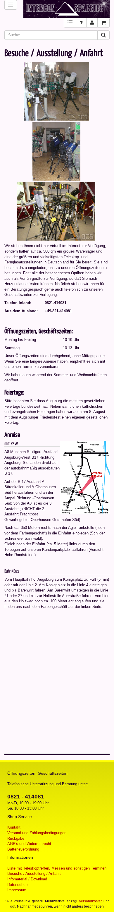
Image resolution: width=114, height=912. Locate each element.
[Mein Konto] (92, 23)
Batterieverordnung (23, 849)
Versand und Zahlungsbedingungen (36, 833)
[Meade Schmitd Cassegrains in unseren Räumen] (57, 150)
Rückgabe (15, 838)
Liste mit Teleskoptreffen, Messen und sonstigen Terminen (56, 868)
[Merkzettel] (70, 23)
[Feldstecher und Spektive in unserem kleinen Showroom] (57, 210)
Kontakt (13, 827)
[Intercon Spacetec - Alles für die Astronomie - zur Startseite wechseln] (66, 9)
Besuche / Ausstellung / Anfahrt (34, 873)
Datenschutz (18, 884)
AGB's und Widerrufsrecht (29, 843)
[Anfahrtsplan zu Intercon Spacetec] (85, 477)
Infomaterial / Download (27, 879)
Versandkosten (91, 901)
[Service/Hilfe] (81, 23)
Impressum (16, 890)
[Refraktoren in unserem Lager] (57, 90)
